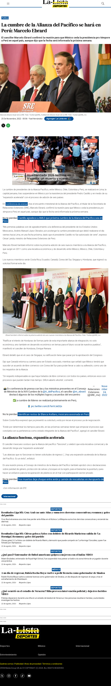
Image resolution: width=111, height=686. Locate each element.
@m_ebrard (79, 391)
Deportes (56, 509)
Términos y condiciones (52, 664)
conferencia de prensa (16, 204)
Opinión (42, 654)
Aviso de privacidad (33, 664)
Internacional (9, 496)
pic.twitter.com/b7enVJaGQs (46, 406)
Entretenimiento (8, 654)
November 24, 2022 (104, 390)
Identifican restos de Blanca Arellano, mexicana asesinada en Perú (53, 414)
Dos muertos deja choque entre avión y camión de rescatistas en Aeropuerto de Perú (53, 481)
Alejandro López (25, 525)
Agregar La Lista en (56, 118)
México (56, 569)
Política (5, 18)
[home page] (55, 632)
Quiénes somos (6, 664)
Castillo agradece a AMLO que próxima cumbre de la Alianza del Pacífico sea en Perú (52, 219)
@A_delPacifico (51, 391)
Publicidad (19, 664)
